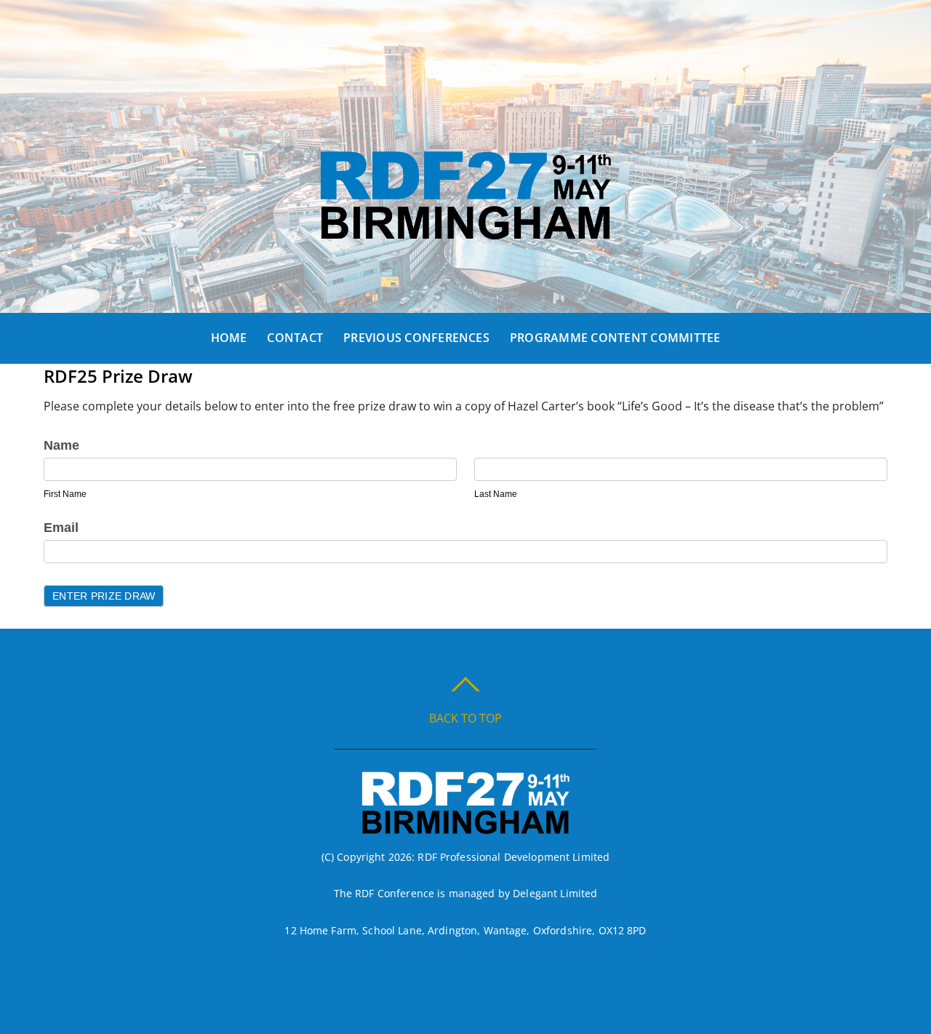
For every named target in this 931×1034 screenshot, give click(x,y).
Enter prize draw (103, 596)
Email (61, 527)
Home (229, 338)
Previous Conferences (416, 338)
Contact (295, 338)
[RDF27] (465, 229)
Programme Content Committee (615, 338)
